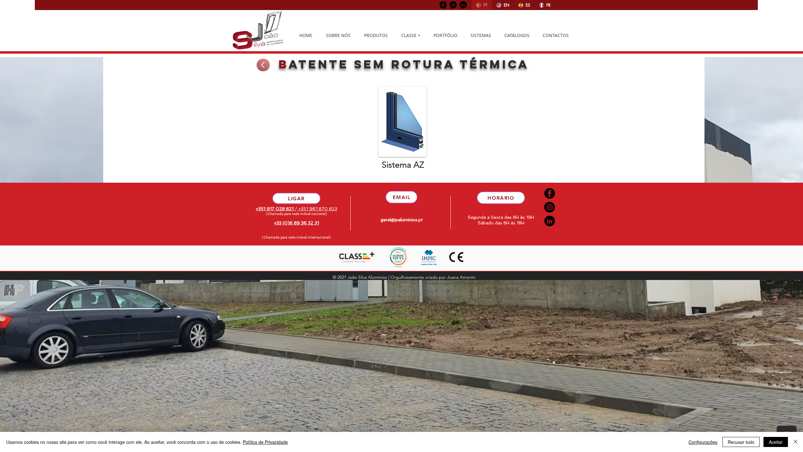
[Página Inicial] (263, 65)
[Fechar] (795, 442)
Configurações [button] (703, 442)
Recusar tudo (741, 442)
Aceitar (776, 442)
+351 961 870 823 (317, 208)
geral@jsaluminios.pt (402, 219)
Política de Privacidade (265, 442)
